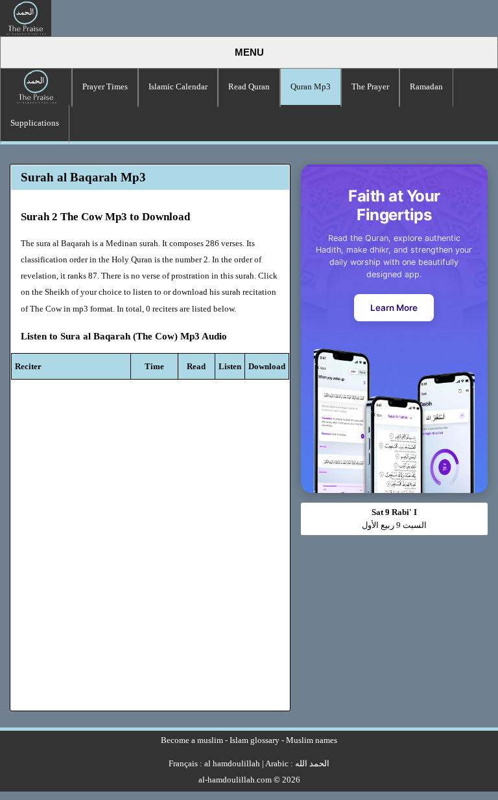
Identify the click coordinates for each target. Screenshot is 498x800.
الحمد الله (312, 763)
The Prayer (370, 86)
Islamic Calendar (178, 86)
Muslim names (311, 740)
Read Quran (249, 86)
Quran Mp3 (310, 86)
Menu (249, 52)
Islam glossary (254, 740)
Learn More (394, 308)
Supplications (34, 123)
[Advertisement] (394, 617)
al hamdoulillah (232, 763)
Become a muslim (192, 740)
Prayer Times (105, 86)
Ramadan (426, 86)
